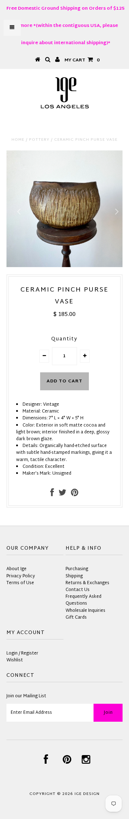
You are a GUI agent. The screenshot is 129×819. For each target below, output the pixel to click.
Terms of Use (20, 583)
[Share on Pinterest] (74, 494)
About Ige (16, 569)
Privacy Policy (20, 576)
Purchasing (77, 569)
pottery (39, 139)
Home (17, 139)
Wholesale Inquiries (85, 611)
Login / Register (22, 653)
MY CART (82, 60)
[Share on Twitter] (62, 494)
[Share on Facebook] (52, 494)
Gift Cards (76, 618)
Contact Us (78, 590)
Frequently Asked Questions (83, 600)
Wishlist (14, 660)
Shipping (74, 576)
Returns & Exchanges (87, 583)
